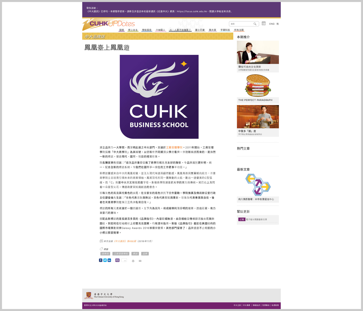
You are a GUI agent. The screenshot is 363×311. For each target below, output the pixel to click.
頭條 (121, 30)
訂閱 (242, 219)
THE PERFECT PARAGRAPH (255, 100)
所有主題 (239, 30)
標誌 (135, 253)
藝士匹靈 (200, 30)
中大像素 (246, 305)
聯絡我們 (256, 305)
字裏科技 (225, 30)
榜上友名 (133, 30)
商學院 (105, 253)
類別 (264, 23)
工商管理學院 (174, 147)
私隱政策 (275, 305)
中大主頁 (237, 305)
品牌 (145, 253)
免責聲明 (266, 305)
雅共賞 (212, 30)
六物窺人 (160, 30)
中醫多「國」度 (247, 131)
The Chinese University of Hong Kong (104, 295)
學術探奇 (147, 30)
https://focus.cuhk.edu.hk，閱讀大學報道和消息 (204, 11)
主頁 (114, 22)
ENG (272, 24)
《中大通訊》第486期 (124, 241)
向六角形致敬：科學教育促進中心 (256, 199)
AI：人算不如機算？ (180, 30)
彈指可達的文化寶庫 (249, 66)
